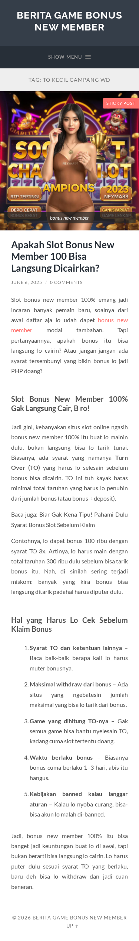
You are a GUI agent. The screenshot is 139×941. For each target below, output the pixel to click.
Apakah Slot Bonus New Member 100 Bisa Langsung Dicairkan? (63, 256)
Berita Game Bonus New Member (69, 21)
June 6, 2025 (26, 282)
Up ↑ (72, 926)
